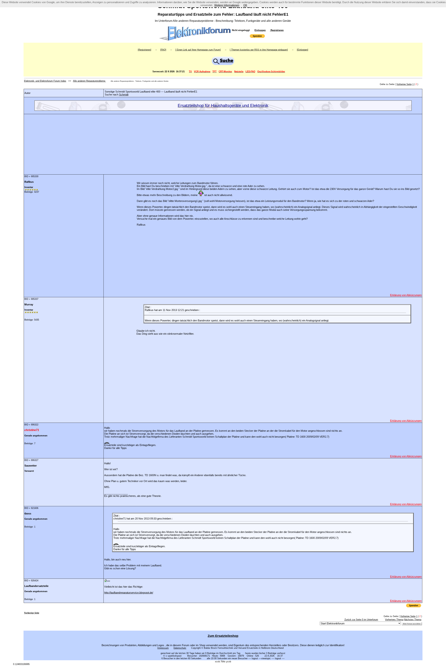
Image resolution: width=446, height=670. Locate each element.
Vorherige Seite (404, 84)
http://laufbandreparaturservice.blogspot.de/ (128, 592)
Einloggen (260, 30)
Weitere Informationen (226, 5)
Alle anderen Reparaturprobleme (89, 81)
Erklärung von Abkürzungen (406, 295)
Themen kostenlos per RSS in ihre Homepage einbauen (258, 49)
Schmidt (123, 94)
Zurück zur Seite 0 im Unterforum (361, 619)
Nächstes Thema (412, 619)
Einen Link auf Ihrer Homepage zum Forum (198, 49)
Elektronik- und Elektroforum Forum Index (45, 81)
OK (245, 5)
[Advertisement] (223, 141)
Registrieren (277, 30)
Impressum (163, 648)
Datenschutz (180, 648)
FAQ (163, 49)
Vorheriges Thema (394, 619)
